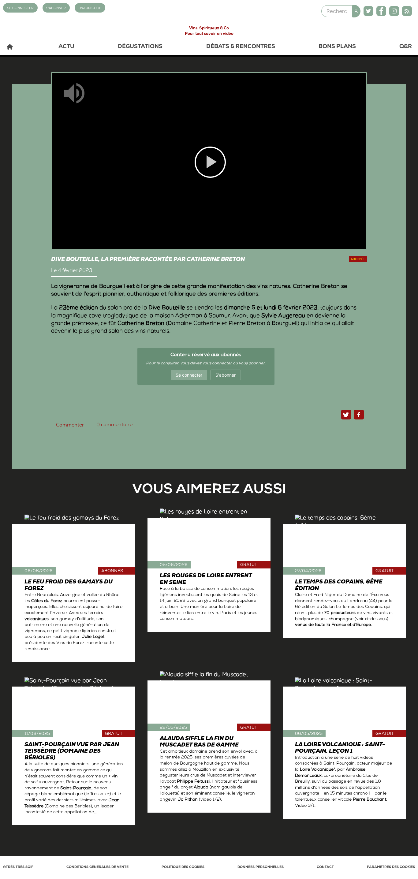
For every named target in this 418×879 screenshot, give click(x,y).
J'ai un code (90, 8)
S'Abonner (56, 8)
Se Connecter (20, 8)
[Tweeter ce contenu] (346, 414)
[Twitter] (368, 11)
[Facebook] (381, 11)
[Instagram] (394, 11)
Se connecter (189, 375)
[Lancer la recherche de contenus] (356, 11)
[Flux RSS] (407, 11)
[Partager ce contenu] (359, 414)
